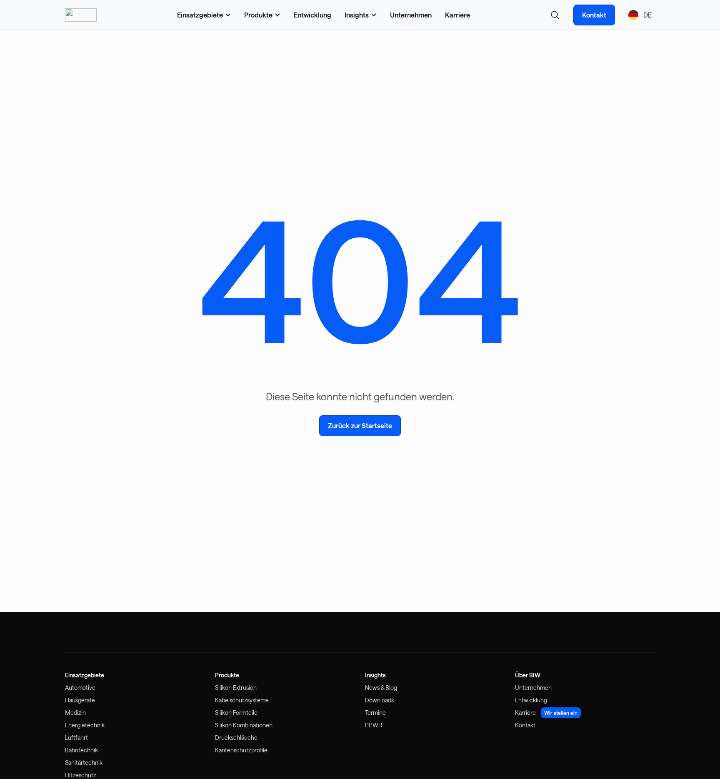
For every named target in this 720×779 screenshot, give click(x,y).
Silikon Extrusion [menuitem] (236, 687)
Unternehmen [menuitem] (411, 15)
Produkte (227, 675)
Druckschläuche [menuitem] (236, 737)
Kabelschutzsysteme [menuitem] (242, 700)
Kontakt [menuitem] (525, 725)
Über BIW (527, 675)
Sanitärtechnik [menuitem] (83, 762)
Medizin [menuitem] (75, 712)
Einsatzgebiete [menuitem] (200, 15)
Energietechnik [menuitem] (85, 725)
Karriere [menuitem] (457, 15)
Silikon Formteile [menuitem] (236, 712)
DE (647, 15)
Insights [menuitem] (357, 15)
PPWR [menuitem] (373, 725)
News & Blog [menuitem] (381, 687)
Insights (375, 675)
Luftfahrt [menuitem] (76, 737)
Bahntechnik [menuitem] (81, 750)
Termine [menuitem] (375, 712)
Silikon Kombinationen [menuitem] (243, 725)
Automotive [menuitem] (80, 687)
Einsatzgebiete (84, 675)
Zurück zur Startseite (360, 425)
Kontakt (594, 15)
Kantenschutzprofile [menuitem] (241, 750)
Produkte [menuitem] (258, 15)
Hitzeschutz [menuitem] (80, 775)
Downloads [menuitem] (379, 700)
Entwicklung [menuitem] (312, 15)
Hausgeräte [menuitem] (80, 700)
